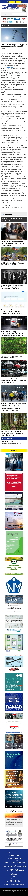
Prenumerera (12, 1)
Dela (3, 214)
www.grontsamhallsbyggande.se (14, 860)
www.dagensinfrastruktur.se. (14, 858)
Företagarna (10, 67)
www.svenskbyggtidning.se (14, 856)
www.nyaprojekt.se (14, 855)
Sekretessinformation (14, 895)
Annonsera (18, 1)
